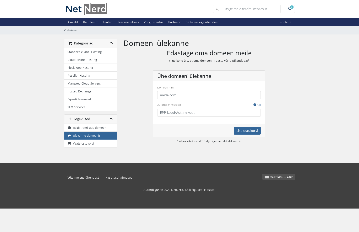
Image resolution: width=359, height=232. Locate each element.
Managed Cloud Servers (84, 83)
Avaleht (73, 22)
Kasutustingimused (119, 177)
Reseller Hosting (79, 75)
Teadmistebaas (128, 22)
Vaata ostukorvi (82, 143)
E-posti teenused (79, 99)
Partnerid (175, 22)
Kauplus (89, 22)
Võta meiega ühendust (203, 22)
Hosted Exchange (79, 91)
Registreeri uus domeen (88, 128)
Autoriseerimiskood (209, 105)
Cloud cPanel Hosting (82, 60)
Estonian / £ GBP (281, 177)
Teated (107, 22)
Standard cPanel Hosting (85, 52)
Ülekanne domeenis (86, 135)
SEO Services (76, 107)
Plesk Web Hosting (80, 68)
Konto (284, 22)
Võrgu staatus (153, 22)
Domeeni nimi (165, 87)
